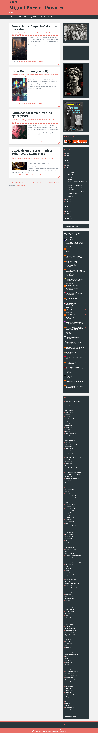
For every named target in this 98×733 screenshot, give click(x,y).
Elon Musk (68, 470)
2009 (68, 213)
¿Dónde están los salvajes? (38, 17)
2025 (68, 153)
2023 (68, 158)
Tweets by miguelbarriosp (71, 226)
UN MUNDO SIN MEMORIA (72, 337)
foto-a (66, 491)
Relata (66, 637)
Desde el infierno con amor (72, 457)
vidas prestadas (69, 697)
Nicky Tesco (68, 596)
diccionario (68, 461)
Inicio (10, 17)
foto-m (67, 493)
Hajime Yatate (68, 517)
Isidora (67, 523)
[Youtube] (16, 2)
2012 (68, 206)
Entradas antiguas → (54, 182)
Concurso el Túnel (70, 444)
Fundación (44, 32)
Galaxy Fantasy (70, 239)
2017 (68, 199)
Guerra (45, 74)
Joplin (66, 540)
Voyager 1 (67, 705)
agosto (69, 174)
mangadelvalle (69, 575)
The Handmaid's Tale (70, 671)
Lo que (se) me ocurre (72, 298)
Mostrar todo (84, 390)
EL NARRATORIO (70, 314)
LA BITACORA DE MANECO (73, 255)
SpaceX (67, 660)
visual (66, 703)
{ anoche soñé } (69, 376)
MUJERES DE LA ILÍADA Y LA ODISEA (75, 323)
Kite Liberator (69, 553)
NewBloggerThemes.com (59, 731)
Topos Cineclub (69, 679)
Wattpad (67, 709)
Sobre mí (50, 17)
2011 (68, 208)
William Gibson (47, 120)
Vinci (66, 701)
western (67, 712)
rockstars (67, 643)
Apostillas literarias (71, 352)
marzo (69, 196)
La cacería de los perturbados (73, 555)
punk (66, 626)
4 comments (29, 76)
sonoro (67, 658)
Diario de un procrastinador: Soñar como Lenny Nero (32, 152)
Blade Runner (47, 119)
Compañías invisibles (71, 299)
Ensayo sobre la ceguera (71, 474)
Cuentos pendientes (71, 385)
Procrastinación (15, 159)
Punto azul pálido (70, 628)
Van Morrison (68, 694)
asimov (40, 32)
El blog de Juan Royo (71, 248)
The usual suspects (70, 675)
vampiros (67, 692)
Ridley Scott (34, 120)
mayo (69, 177)
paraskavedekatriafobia (71, 605)
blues (66, 423)
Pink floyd (55, 74)
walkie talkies (68, 707)
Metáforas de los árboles (71, 583)
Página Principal (36, 182)
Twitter (29, 61)
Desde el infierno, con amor (21, 17)
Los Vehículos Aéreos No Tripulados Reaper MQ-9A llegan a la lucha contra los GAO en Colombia (75, 264)
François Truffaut (69, 495)
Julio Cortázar (69, 547)
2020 (68, 165)
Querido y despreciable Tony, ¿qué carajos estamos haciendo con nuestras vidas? (75, 370)
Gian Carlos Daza (69, 504)
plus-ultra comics (71, 341)
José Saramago (69, 545)
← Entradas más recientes (16, 182)
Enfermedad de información (72, 472)
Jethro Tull (68, 536)
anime (66, 403)
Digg (41, 61)
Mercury (67, 581)
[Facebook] (13, 2)
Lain (66, 560)
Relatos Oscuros (70, 336)
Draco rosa (68, 465)
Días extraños (18, 158)
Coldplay (67, 442)
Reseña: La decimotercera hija (73, 348)
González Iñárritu (70, 508)
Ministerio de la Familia (71, 587)
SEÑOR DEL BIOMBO (72, 285)
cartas (41, 74)
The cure (67, 669)
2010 (68, 211)
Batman (67, 414)
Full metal (68, 500)
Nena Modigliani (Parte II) (30, 71)
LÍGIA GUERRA (70, 309)
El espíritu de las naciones (72, 468)
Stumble (35, 61)
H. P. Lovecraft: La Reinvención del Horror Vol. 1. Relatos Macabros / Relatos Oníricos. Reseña (74, 281)
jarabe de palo (69, 534)
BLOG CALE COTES (71, 261)
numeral (67, 600)
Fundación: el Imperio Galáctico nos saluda (34, 28)
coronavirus (68, 446)
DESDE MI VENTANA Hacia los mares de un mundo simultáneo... (75, 321)
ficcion (67, 483)
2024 (68, 155)
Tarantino (67, 667)
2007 (68, 218)
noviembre (71, 172)
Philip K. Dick (28, 120)
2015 (68, 201)
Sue (66, 664)
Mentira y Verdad (70, 363)
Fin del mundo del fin (71, 485)
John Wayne (68, 538)
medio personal (69, 579)
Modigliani (50, 74)
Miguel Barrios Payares (36, 7)
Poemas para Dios (71, 362)
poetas (67, 615)
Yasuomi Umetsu (69, 716)
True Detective (69, 686)
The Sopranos (68, 673)
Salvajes (67, 647)
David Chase (68, 455)
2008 (68, 216)
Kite (66, 551)
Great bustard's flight (72, 292)
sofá (66, 656)
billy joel (67, 416)
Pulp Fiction (68, 624)
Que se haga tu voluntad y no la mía (74, 381)
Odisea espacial (69, 602)
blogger (67, 420)
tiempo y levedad (16, 76)
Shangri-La (68, 652)
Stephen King (40, 120)
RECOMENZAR (70, 269)
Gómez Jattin (68, 506)
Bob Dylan (68, 425)
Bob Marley (68, 427)
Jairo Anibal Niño (69, 525)
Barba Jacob (68, 412)
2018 (68, 170)
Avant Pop (67, 408)
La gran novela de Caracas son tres (74, 305)
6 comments (20, 34)
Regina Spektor (69, 634)
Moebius (67, 594)
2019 (68, 167)
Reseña (67, 639)
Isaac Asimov (21, 120)
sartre (66, 649)
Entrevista (68, 476)
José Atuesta (68, 542)
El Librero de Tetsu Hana (73, 233)
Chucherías (68, 438)
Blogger (64, 730)
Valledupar (68, 690)
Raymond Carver (69, 630)
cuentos (67, 450)
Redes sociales (69, 632)
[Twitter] (10, 2)
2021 (68, 162)
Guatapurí (68, 513)
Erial (67, 356)
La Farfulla (69, 380)
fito (66, 487)
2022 (68, 160)
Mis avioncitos (69, 590)
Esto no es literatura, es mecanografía (72, 304)
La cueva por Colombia (71, 557)
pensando (67, 607)
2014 (68, 204)
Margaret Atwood (69, 577)
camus (67, 431)
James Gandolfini (69, 530)
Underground (22, 159)
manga (67, 572)
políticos (67, 617)
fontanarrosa (68, 489)
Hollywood (50, 32)
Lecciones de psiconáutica (72, 562)
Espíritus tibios (69, 480)
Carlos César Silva (70, 433)
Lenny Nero (51, 158)
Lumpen (67, 570)
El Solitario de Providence (73, 278)
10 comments (32, 159)
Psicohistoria (68, 622)
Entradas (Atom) (21, 185)
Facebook (22, 61)
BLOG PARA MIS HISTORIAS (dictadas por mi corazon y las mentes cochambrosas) (74, 328)
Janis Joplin (68, 532)
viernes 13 (68, 699)
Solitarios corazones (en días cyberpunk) (32, 114)
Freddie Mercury (69, 498)
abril (69, 179)
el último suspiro (70, 375)
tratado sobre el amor (71, 682)
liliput (66, 566)
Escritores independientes (27, 158)
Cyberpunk (53, 119)
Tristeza (22, 76)
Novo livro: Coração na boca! (73, 311)
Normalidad (68, 598)
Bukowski (67, 429)
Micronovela (68, 585)
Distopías (67, 463)
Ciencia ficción (69, 440)
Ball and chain (69, 410)
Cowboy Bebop (69, 448)
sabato (67, 645)
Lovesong (67, 568)
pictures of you (69, 611)
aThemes (39, 731)
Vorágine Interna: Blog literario (75, 347)
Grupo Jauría (15, 120)
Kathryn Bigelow (44, 158)
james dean (68, 527)
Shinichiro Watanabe (70, 654)
